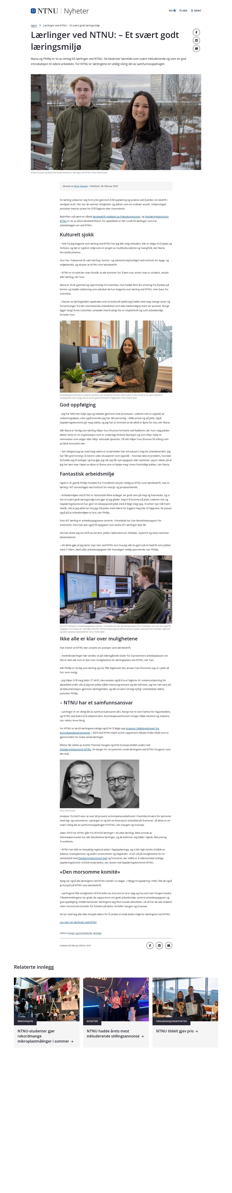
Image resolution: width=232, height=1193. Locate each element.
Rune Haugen (81, 186)
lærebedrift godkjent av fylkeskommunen (116, 216)
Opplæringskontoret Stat (92, 858)
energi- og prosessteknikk (80, 933)
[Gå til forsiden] (60, 10)
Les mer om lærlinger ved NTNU (78, 922)
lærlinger (97, 933)
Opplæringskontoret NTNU (75, 749)
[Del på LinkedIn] (196, 40)
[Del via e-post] (196, 48)
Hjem (34, 25)
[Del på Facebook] (196, 32)
